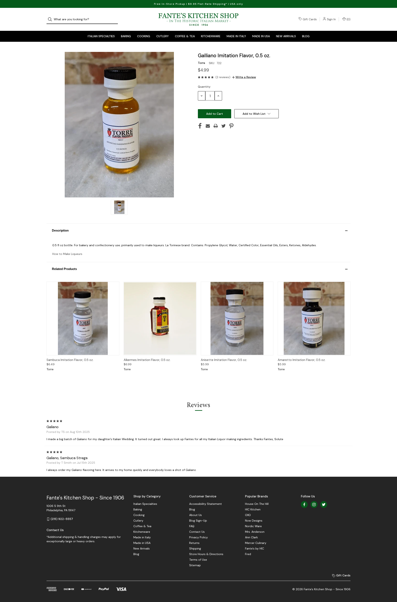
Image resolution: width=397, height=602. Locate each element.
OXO (248, 515)
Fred (248, 554)
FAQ (191, 526)
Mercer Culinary (255, 543)
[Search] (51, 19)
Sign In (331, 19)
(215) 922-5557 (62, 519)
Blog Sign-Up (198, 520)
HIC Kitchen (253, 509)
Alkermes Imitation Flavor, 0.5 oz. (147, 360)
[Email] (208, 126)
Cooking (143, 36)
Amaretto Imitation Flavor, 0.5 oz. (301, 360)
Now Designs (253, 520)
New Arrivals (286, 36)
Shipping (195, 548)
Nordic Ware (253, 526)
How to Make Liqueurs (67, 254)
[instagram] (314, 504)
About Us (195, 515)
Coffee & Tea (185, 36)
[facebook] (304, 504)
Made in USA (261, 36)
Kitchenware (210, 36)
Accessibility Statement (205, 504)
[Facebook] (200, 126)
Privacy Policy (198, 537)
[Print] (216, 126)
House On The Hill (257, 504)
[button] (198, 230)
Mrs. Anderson (254, 532)
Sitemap (195, 565)
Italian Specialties (101, 36)
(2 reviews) (222, 77)
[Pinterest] (231, 126)
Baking (126, 36)
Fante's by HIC (254, 548)
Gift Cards (310, 19)
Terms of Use (198, 559)
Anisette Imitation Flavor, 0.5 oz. (224, 360)
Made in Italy (236, 36)
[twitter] (323, 504)
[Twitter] (223, 126)
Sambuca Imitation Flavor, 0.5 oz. (70, 360)
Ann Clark (251, 537)
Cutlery (162, 36)
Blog (306, 36)
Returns (194, 543)
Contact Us (197, 532)
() (348, 19)
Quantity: (204, 86)
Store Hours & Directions (206, 554)
